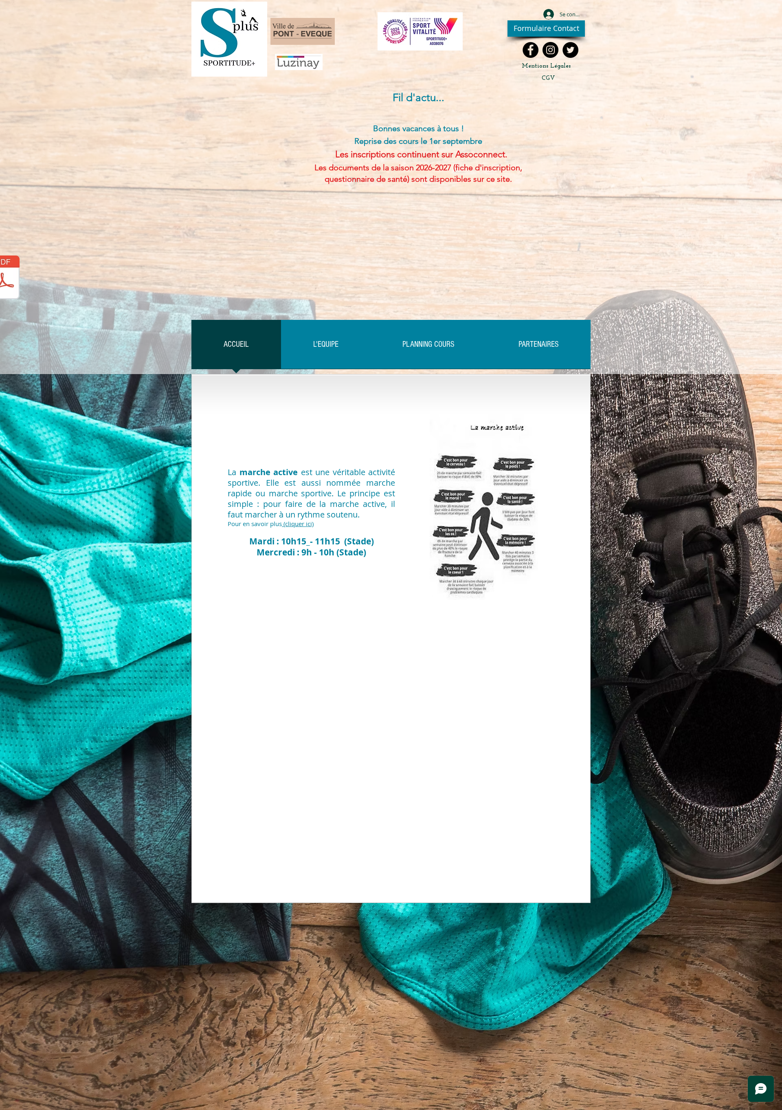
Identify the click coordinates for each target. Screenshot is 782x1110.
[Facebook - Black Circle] (530, 50)
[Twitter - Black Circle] (570, 50)
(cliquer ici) (298, 524)
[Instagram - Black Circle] (550, 50)
